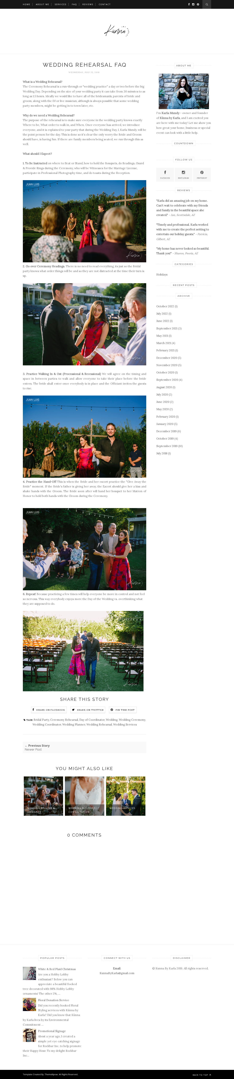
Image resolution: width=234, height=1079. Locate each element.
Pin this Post (125, 709)
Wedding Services (125, 724)
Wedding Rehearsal (99, 724)
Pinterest (202, 178)
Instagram (183, 178)
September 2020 (167, 379)
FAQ (74, 4)
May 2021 (162, 335)
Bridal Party (41, 719)
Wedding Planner (73, 724)
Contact (105, 4)
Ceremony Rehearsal (64, 719)
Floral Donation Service (53, 1000)
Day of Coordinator (92, 719)
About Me (42, 4)
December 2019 (166, 431)
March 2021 (163, 343)
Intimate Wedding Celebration (123, 810)
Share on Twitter (90, 709)
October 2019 (165, 438)
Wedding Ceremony (132, 719)
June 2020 (162, 402)
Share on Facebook (50, 709)
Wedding (112, 719)
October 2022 (165, 306)
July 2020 (162, 394)
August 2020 (164, 387)
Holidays (161, 274)
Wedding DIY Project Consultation (42, 810)
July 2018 (161, 453)
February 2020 (165, 416)
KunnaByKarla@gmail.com (117, 973)
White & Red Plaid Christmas (57, 969)
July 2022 (162, 313)
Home (26, 4)
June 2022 (162, 321)
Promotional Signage (52, 1031)
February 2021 (165, 350)
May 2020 (162, 409)
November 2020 (166, 365)
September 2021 (166, 328)
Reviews (87, 4)
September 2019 (167, 446)
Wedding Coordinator (47, 724)
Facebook (165, 178)
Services (60, 4)
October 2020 (165, 372)
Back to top (201, 1075)
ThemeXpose (51, 1074)
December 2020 (166, 358)
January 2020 (164, 424)
